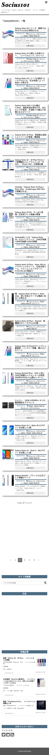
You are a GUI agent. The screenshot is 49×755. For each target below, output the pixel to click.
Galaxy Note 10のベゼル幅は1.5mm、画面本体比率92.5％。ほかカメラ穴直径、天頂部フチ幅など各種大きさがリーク (30, 108)
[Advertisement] (24, 528)
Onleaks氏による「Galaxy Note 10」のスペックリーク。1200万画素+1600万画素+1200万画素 (30, 239)
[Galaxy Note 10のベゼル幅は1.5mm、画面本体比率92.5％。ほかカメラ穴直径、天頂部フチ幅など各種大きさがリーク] (8, 110)
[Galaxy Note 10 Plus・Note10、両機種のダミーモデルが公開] (8, 325)
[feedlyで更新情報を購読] (8, 735)
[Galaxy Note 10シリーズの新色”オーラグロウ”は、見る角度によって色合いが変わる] (8, 83)
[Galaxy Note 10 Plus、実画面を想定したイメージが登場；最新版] (8, 139)
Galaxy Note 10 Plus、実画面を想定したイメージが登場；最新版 (31, 136)
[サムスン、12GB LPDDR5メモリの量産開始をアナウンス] (8, 405)
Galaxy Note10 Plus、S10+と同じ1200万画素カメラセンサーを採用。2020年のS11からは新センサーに (30, 375)
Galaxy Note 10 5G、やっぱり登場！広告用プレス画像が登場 (29, 213)
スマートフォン (28, 61)
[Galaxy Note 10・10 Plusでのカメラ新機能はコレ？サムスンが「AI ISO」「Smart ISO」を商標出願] (8, 164)
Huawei (28, 433)
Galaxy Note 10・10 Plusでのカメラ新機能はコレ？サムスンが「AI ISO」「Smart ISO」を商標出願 (30, 162)
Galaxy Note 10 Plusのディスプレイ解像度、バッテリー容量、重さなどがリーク (31, 348)
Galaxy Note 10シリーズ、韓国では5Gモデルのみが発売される (30, 29)
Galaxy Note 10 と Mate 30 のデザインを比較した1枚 (30, 426)
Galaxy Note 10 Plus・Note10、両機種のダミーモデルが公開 (30, 322)
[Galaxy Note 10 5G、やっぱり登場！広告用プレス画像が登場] (8, 217)
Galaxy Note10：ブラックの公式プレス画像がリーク (30, 476)
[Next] (39, 560)
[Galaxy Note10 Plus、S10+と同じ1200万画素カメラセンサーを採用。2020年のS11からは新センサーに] (8, 378)
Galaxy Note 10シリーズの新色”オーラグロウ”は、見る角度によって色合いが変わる (30, 80)
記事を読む (30, 46)
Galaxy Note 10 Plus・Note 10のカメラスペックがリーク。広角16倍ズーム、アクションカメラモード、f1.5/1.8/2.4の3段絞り (30, 267)
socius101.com (9, 673)
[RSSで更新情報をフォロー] (12, 735)
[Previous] (11, 560)
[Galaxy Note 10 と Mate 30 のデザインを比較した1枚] (8, 430)
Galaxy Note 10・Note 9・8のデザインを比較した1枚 (30, 451)
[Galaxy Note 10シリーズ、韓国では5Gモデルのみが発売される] (8, 33)
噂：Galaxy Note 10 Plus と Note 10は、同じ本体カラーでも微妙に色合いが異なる (30, 296)
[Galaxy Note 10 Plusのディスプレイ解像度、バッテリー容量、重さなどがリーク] (8, 350)
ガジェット (31, 34)
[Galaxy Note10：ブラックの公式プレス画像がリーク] (8, 480)
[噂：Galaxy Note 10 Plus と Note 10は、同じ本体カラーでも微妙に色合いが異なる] (8, 298)
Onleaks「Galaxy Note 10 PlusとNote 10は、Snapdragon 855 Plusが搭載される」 (30, 189)
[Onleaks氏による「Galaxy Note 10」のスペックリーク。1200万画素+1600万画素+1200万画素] (8, 242)
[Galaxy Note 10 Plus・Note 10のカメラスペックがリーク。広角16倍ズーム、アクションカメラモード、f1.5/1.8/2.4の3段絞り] (8, 269)
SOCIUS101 (27, 751)
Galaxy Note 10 (34, 36)
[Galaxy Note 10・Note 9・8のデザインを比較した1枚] (8, 455)
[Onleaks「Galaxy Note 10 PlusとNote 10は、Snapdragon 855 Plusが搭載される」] (8, 191)
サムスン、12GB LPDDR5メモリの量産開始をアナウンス (30, 401)
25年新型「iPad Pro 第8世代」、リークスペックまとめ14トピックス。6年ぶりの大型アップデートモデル (19, 681)
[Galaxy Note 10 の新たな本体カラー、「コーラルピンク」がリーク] (8, 58)
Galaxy (26, 36)
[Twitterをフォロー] (3, 735)
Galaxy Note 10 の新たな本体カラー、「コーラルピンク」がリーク (30, 54)
